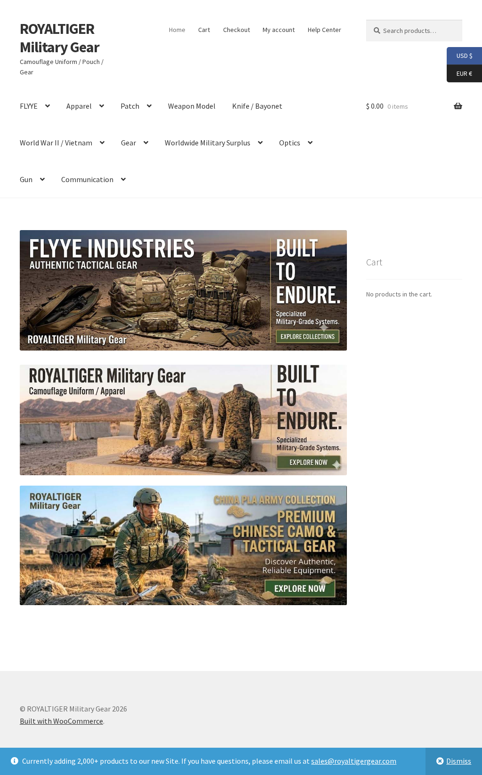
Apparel (79, 106)
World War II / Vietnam (56, 142)
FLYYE (29, 106)
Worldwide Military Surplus (207, 142)
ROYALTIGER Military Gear (59, 37)
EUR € (459, 72)
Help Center (324, 29)
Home (177, 29)
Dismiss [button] (458, 761)
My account (279, 29)
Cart (204, 29)
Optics (289, 142)
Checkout (236, 29)
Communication (87, 179)
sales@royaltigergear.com (353, 761)
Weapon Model (192, 106)
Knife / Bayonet (257, 106)
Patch (129, 106)
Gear (128, 142)
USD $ (460, 55)
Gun (26, 179)
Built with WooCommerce (61, 721)
